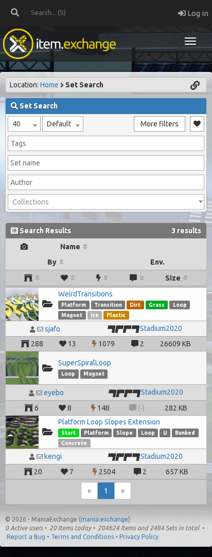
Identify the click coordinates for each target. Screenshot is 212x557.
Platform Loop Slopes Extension (109, 422)
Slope (124, 433)
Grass (157, 305)
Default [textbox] (59, 124)
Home (49, 85)
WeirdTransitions (85, 294)
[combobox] (24, 124)
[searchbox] (106, 143)
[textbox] (106, 202)
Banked (185, 433)
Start (68, 433)
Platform (73, 305)
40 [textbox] (16, 124)
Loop (180, 305)
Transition (108, 305)
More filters (159, 124)
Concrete (74, 443)
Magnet (71, 315)
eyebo (54, 392)
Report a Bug (26, 536)
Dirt (135, 305)
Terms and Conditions (82, 536)
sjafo (52, 329)
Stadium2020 (161, 328)
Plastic (116, 315)
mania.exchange (104, 519)
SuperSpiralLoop (84, 363)
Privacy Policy (138, 536)
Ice (95, 315)
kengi (53, 456)
